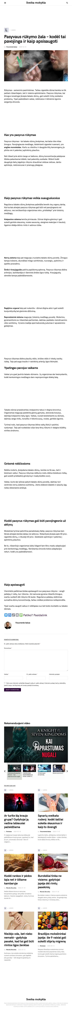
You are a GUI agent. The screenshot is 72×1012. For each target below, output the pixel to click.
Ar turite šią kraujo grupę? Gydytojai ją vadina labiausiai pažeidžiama (16, 821)
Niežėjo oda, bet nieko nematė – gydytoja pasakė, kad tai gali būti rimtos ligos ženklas (19, 939)
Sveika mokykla (36, 2)
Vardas (6, 674)
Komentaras (8, 648)
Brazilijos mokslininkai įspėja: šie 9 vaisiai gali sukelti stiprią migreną (52, 937)
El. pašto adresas (32, 674)
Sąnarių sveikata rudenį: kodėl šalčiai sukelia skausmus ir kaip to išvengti (50, 821)
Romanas (9, 831)
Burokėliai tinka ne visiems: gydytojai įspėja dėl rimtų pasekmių (50, 881)
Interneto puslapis (54, 674)
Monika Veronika (11, 888)
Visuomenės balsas (11, 47)
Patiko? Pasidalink (35, 615)
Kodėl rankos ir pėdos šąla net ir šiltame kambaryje (18, 879)
